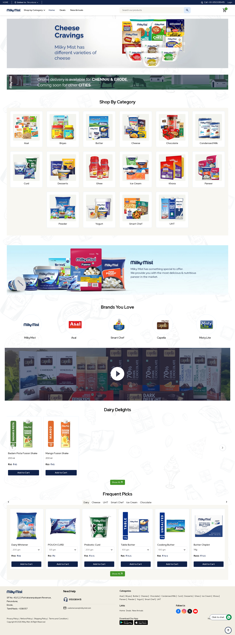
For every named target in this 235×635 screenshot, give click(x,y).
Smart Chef (150, 599)
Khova (216, 596)
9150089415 (75, 599)
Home (52, 10)
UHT (159, 599)
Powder (131, 599)
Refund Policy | (26, 618)
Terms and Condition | (58, 618)
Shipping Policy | (41, 618)
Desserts (188, 596)
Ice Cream (206, 596)
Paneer (123, 599)
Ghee (197, 596)
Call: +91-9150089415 (214, 2)
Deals (62, 10)
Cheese (144, 596)
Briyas (128, 596)
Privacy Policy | (13, 618)
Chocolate (154, 596)
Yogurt (140, 599)
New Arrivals (76, 10)
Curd (180, 596)
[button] (12, 448)
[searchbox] (155, 10)
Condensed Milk (168, 596)
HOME (5, 2)
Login (230, 2)
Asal (121, 596)
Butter (136, 596)
